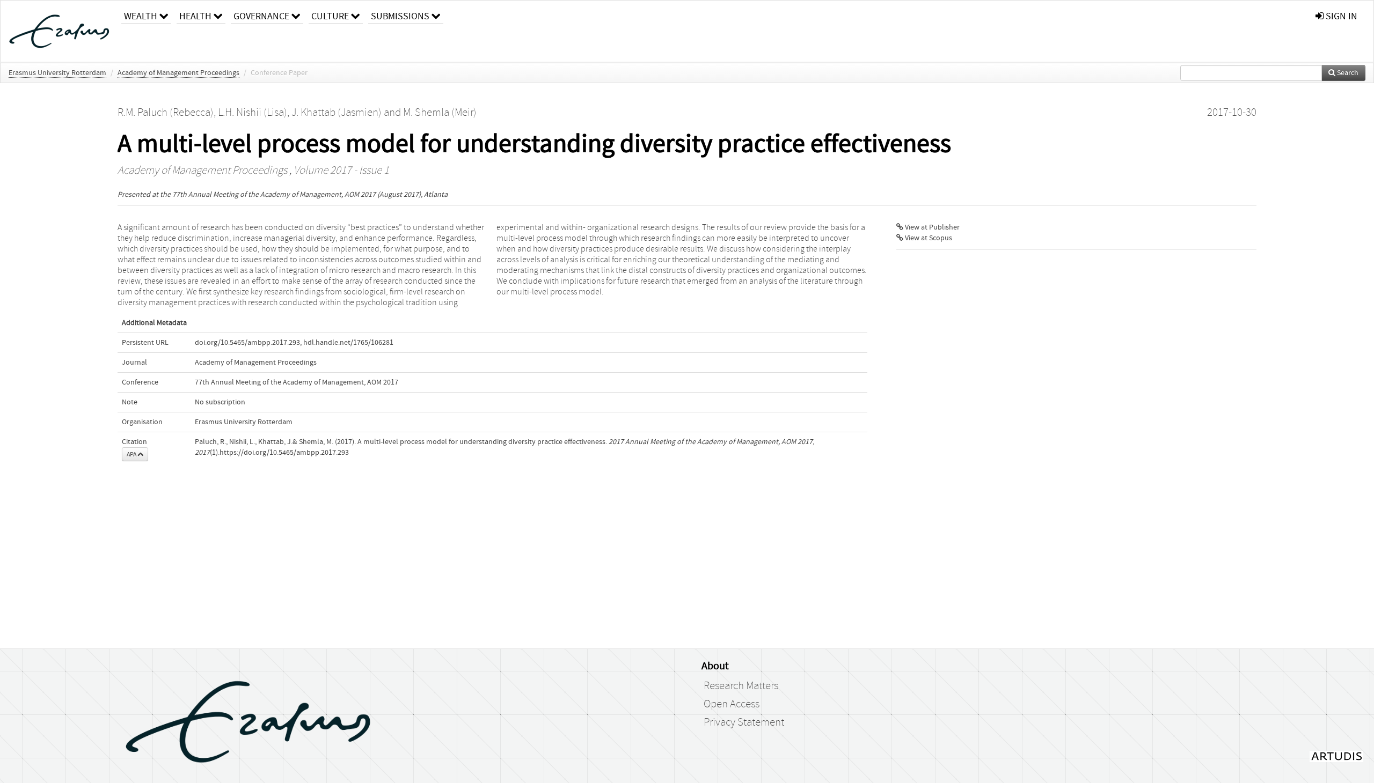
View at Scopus (927, 238)
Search (1346, 73)
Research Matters (741, 685)
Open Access (731, 704)
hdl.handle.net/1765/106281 (348, 342)
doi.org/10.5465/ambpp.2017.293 (247, 342)
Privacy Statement (744, 722)
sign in (1340, 16)
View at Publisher (931, 227)
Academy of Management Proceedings (178, 73)
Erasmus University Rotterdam (57, 73)
